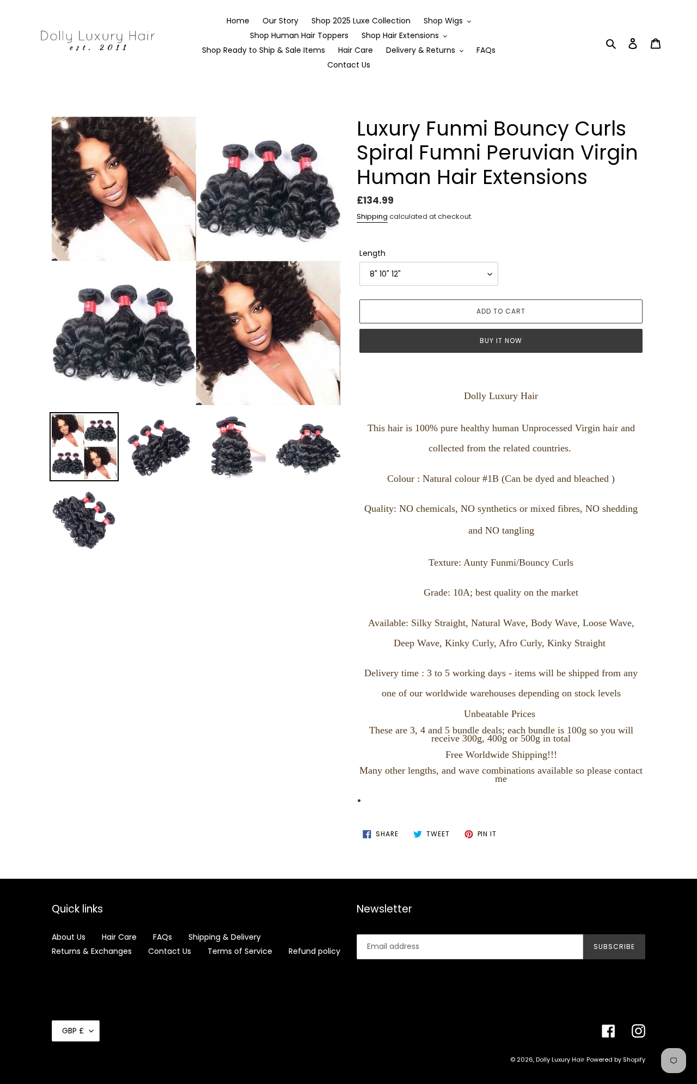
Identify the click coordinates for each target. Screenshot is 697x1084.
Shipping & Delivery (224, 937)
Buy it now (501, 340)
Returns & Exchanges (92, 951)
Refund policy (314, 951)
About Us (68, 937)
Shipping (372, 216)
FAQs (162, 937)
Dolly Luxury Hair (560, 1059)
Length (372, 253)
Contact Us (169, 951)
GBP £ (73, 1030)
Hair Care (119, 937)
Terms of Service (239, 951)
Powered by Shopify (615, 1059)
